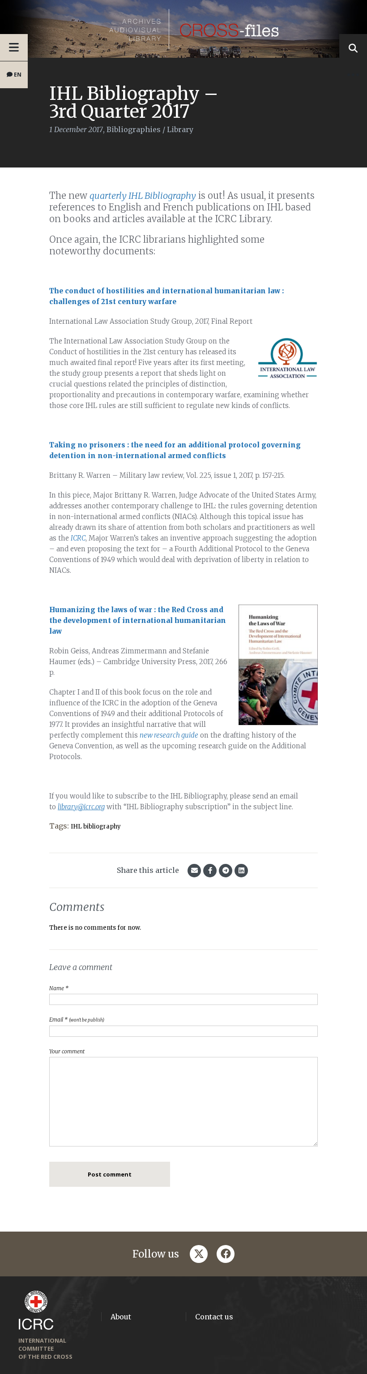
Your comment (67, 1051)
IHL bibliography (96, 826)
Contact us (214, 1316)
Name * (58, 988)
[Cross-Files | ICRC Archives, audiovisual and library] (183, 29)
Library (180, 129)
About (121, 1316)
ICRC (78, 538)
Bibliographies (134, 129)
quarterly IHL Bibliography (143, 195)
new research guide (169, 735)
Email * (76, 1019)
